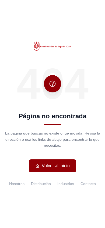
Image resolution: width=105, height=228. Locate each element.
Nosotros (16, 184)
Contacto (88, 184)
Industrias (65, 184)
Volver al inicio (56, 165)
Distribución (41, 184)
